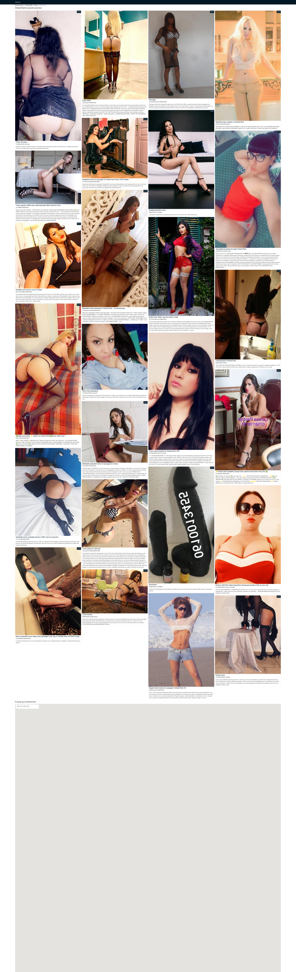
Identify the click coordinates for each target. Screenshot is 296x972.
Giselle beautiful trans (157, 210)
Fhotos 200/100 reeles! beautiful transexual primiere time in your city (242, 585)
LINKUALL (18, 2)
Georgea (152, 100)
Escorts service (19, 5)
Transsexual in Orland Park (226, 361)
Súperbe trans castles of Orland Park (230, 122)
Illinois (36, 5)
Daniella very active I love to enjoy (29, 290)
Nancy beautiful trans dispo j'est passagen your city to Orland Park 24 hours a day (47, 636)
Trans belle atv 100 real (91, 549)
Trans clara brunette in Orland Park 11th (164, 451)
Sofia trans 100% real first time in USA (163, 317)
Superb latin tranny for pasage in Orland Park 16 (167, 688)
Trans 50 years (21, 142)
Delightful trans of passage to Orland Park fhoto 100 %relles (105, 179)
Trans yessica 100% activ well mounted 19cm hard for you (38, 205)
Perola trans (220, 675)
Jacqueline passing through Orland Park (231, 249)
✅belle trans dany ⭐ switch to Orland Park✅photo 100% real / (40, 436)
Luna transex (87, 615)
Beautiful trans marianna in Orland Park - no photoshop (103, 308)
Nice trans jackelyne (90, 391)
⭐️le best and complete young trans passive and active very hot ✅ (242, 471)
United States (29, 5)
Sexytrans (153, 585)
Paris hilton (86, 101)
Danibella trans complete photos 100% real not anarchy (37, 537)
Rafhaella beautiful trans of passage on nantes (100, 464)
